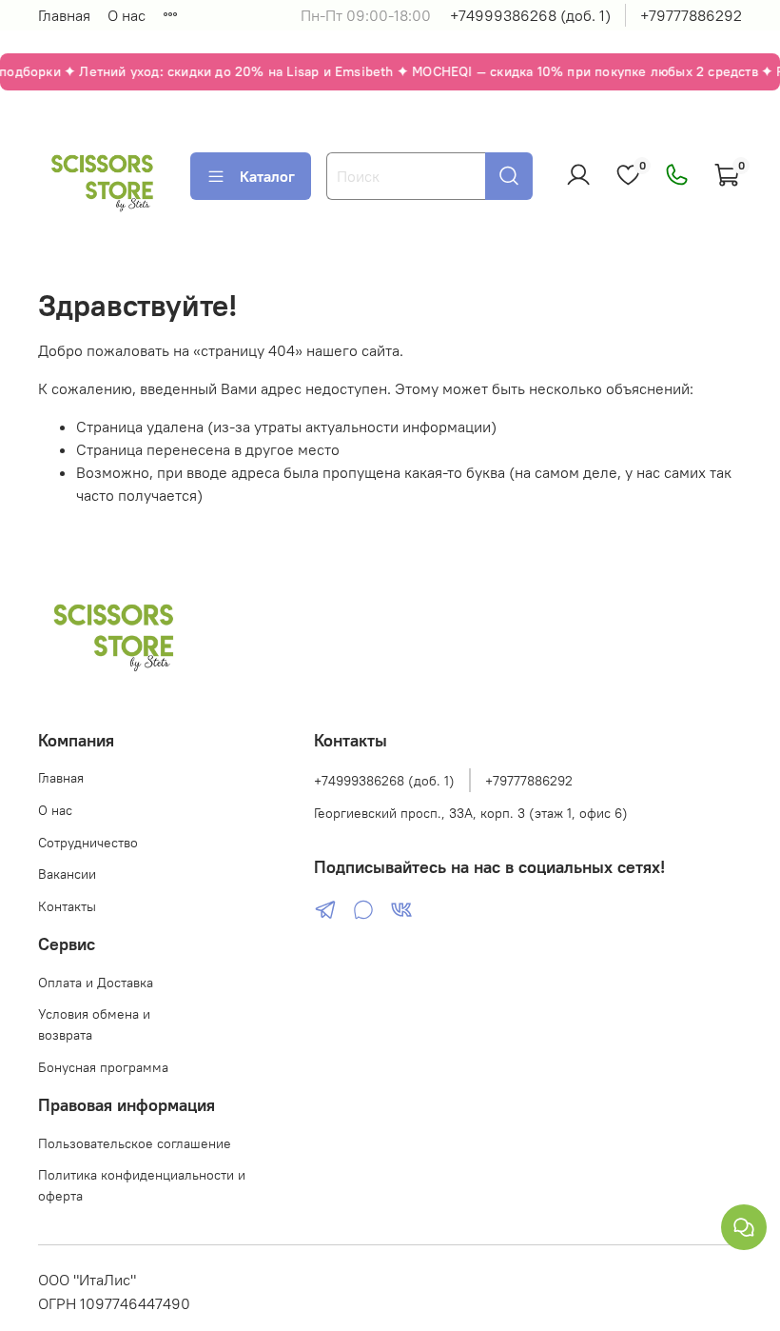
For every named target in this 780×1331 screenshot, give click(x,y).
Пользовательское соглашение (134, 1143)
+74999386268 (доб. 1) (530, 15)
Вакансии (67, 874)
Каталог (267, 176)
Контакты (67, 906)
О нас (126, 15)
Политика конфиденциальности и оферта (141, 1185)
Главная (64, 15)
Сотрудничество (88, 842)
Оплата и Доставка (95, 982)
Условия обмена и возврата (94, 1024)
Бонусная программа (103, 1067)
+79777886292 (691, 15)
